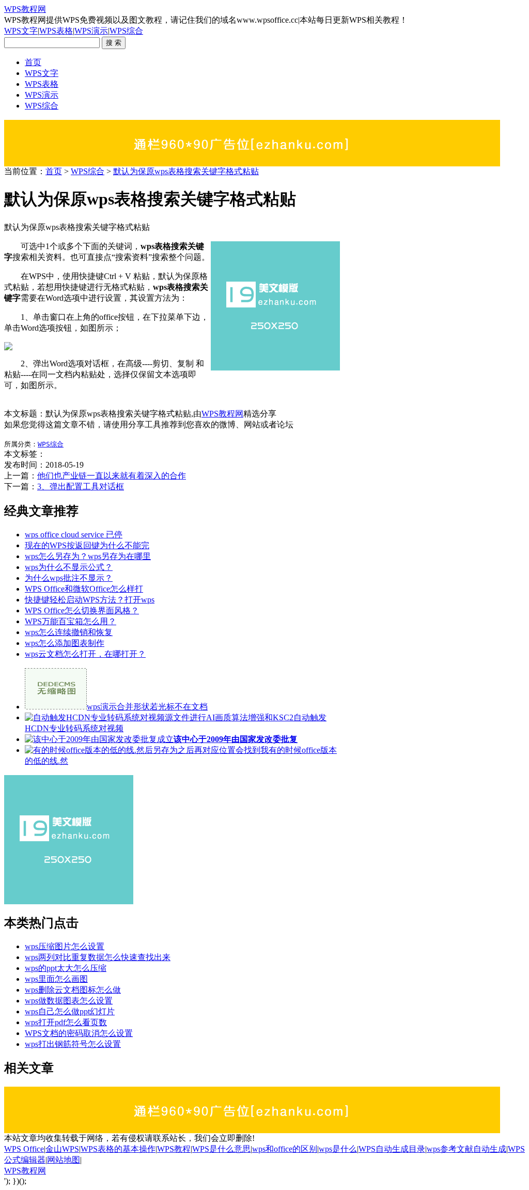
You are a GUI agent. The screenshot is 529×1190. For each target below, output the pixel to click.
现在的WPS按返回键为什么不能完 (87, 545)
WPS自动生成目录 (392, 1149)
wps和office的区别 (284, 1149)
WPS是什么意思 (221, 1149)
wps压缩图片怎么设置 (64, 946)
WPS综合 (126, 30)
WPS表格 (56, 30)
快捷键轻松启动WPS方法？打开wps (89, 599)
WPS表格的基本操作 (118, 1149)
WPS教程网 (25, 9)
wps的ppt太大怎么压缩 (65, 968)
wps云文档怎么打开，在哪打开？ (85, 654)
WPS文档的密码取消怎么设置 (79, 1033)
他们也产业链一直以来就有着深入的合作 (111, 475)
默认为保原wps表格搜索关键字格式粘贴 (186, 171)
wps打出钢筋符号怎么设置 (73, 1044)
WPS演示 (91, 30)
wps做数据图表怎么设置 (69, 1000)
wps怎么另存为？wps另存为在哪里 (88, 556)
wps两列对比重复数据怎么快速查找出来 (97, 957)
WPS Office (24, 1149)
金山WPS (62, 1149)
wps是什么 (338, 1149)
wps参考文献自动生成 (466, 1149)
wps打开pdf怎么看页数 (66, 1022)
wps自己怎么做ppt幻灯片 (70, 1011)
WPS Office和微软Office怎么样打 (84, 588)
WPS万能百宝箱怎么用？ (70, 621)
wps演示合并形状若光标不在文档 (147, 706)
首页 (33, 62)
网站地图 (63, 1159)
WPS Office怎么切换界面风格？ (82, 610)
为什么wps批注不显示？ (69, 578)
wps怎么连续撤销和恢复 (69, 632)
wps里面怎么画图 (56, 979)
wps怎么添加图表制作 (64, 643)
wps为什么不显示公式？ (69, 567)
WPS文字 (21, 30)
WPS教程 (174, 1149)
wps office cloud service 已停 (73, 534)
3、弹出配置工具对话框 (80, 486)
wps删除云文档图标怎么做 (73, 989)
